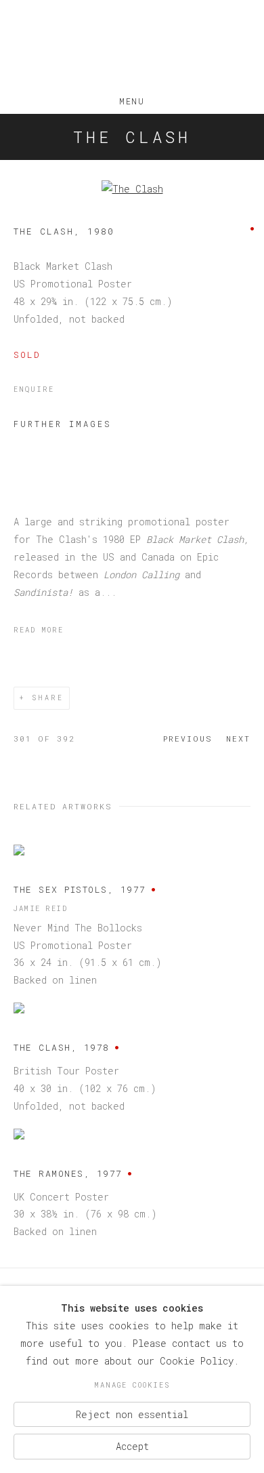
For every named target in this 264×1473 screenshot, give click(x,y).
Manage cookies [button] (132, 1385)
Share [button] (48, 697)
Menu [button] (131, 98)
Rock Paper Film (132, 46)
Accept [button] (132, 1446)
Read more (39, 629)
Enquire (34, 389)
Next (238, 738)
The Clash (132, 137)
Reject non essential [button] (132, 1413)
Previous (188, 738)
